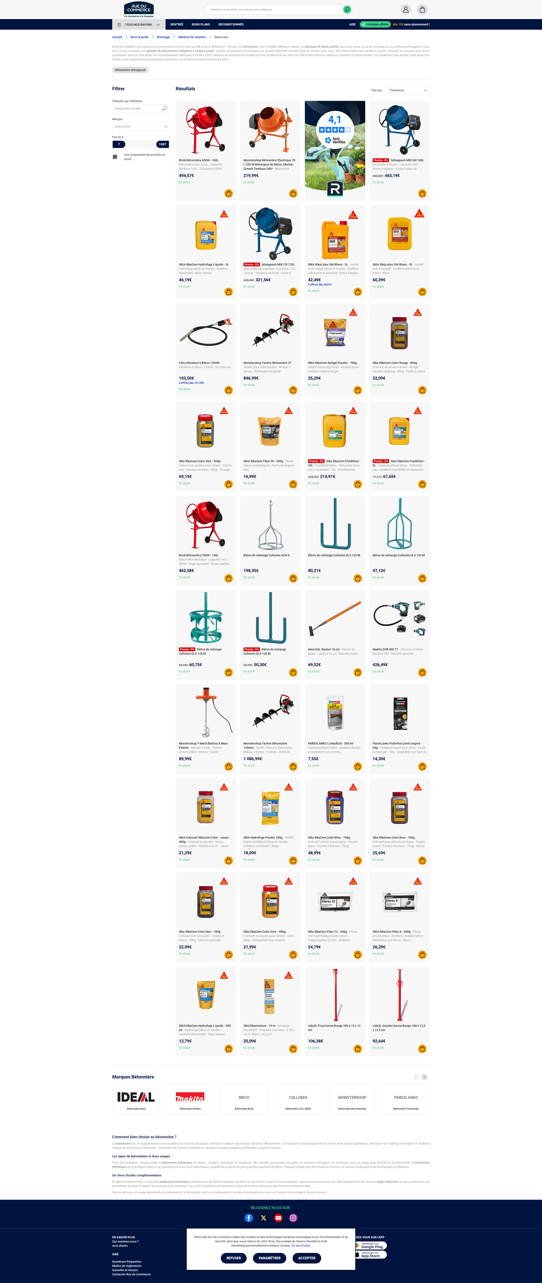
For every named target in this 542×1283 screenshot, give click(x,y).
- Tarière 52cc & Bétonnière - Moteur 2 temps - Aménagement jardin (268, 367)
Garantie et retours (125, 1270)
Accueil (117, 37)
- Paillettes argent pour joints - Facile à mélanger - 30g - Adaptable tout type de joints (399, 752)
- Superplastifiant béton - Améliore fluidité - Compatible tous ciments (335, 748)
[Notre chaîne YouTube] (278, 1218)
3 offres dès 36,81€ (320, 284)
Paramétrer (270, 1258)
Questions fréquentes (126, 1261)
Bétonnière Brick (244, 1108)
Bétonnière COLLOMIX (298, 1108)
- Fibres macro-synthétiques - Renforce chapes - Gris (269, 465)
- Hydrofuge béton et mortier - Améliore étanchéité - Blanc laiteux (205, 269)
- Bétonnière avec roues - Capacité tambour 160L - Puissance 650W (200, 164)
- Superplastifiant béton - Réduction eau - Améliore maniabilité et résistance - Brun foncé (399, 470)
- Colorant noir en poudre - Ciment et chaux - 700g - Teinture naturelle (201, 936)
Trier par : (377, 90)
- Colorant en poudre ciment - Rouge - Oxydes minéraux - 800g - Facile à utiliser (399, 367)
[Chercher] (347, 10)
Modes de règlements (126, 1266)
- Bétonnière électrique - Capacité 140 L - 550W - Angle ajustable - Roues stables (204, 559)
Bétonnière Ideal (136, 1108)
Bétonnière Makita (190, 1108)
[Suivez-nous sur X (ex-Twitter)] (263, 1218)
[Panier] (422, 9)
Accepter (306, 1258)
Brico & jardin (140, 37)
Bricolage (163, 37)
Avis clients (120, 1245)
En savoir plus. (301, 1245)
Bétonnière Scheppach (130, 70)
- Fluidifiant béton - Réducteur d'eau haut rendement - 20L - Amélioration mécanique (334, 470)
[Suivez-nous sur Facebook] (249, 1218)
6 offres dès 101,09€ (191, 382)
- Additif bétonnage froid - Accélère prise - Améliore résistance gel (334, 367)
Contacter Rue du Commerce (131, 1274)
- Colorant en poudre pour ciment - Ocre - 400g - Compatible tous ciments (269, 936)
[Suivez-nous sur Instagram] (293, 1218)
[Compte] (406, 9)
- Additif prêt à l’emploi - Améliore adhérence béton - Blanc (398, 269)
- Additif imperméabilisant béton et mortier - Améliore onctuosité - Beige (268, 842)
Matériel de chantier (192, 37)
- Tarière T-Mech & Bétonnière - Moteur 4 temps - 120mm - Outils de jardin (268, 752)
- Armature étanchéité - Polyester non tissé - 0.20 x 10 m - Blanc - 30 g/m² (268, 1030)
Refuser (234, 1258)
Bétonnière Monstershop (352, 1108)
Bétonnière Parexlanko (406, 1108)
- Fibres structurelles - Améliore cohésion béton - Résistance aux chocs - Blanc (399, 936)
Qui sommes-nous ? (125, 1241)
